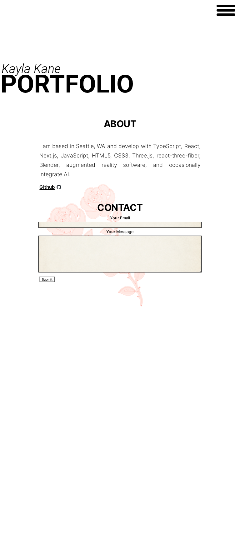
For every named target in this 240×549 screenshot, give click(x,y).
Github (47, 187)
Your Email (120, 218)
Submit (47, 279)
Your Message (120, 231)
